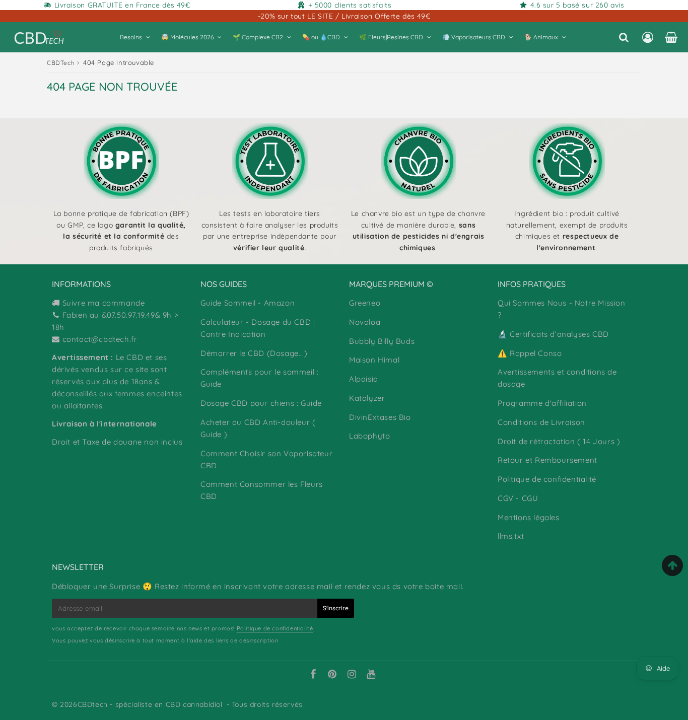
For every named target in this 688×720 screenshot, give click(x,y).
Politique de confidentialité (547, 479)
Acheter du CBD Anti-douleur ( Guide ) (257, 428)
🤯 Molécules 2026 (187, 37)
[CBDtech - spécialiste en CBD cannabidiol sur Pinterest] (332, 675)
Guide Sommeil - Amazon (247, 303)
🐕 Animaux (541, 37)
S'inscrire (336, 608)
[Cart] (671, 37)
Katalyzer (367, 398)
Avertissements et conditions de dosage (557, 378)
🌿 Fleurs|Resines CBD (391, 37)
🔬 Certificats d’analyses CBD (553, 334)
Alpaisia (363, 379)
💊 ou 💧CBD (321, 37)
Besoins (131, 37)
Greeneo (364, 303)
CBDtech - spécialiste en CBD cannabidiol (150, 704)
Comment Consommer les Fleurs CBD (261, 490)
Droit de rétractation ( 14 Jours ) (559, 441)
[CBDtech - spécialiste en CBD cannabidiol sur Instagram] (352, 675)
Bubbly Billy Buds (382, 341)
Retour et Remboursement (547, 460)
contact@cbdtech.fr (99, 339)
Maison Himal (374, 360)
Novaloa (364, 322)
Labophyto (369, 436)
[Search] (623, 37)
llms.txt (511, 536)
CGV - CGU (518, 498)
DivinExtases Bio (380, 417)
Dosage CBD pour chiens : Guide (261, 403)
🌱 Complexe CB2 (258, 37)
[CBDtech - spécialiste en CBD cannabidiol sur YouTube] (371, 675)
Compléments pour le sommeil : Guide (259, 378)
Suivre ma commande (103, 303)
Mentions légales (529, 517)
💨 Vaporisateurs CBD (473, 37)
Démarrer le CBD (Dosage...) (253, 353)
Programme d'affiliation (542, 403)
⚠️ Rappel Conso (530, 353)
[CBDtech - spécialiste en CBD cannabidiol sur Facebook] (312, 675)
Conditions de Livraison (541, 422)
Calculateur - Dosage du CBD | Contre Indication (257, 328)
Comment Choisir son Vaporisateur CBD (266, 459)
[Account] (647, 37)
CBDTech (61, 62)
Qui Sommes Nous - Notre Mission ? (562, 309)
